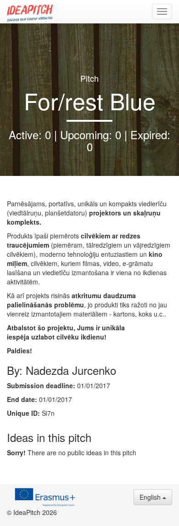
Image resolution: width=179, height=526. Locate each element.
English (151, 497)
